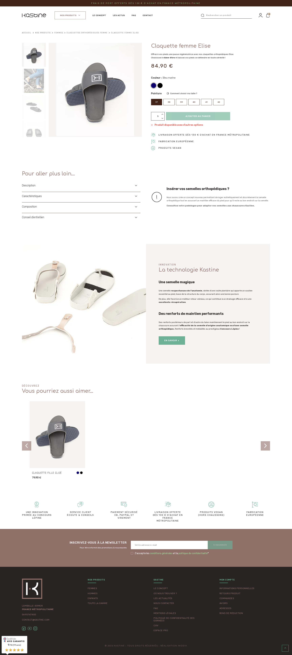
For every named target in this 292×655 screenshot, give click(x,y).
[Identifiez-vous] (261, 15)
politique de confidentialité (193, 553)
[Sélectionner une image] (34, 55)
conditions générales (161, 553)
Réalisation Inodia (174, 646)
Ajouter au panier (198, 116)
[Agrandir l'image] (95, 89)
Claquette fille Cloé (47, 472)
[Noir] (160, 85)
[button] (268, 15)
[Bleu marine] (153, 85)
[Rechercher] (202, 15)
